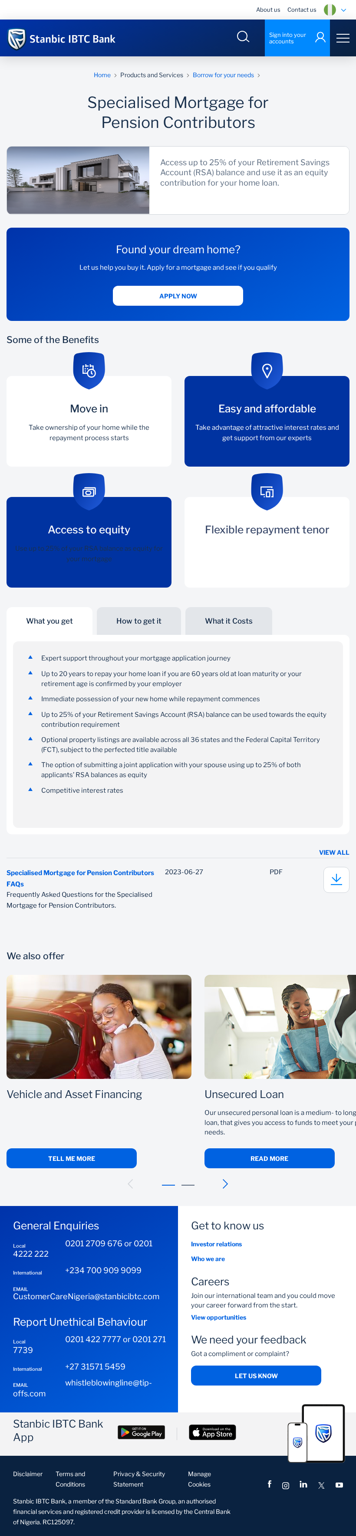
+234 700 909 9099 (103, 1270)
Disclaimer (28, 1473)
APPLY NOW (178, 296)
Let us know (256, 1375)
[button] (131, 1184)
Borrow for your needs (223, 74)
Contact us (301, 9)
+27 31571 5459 (95, 1366)
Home (102, 74)
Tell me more (71, 1158)
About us (268, 9)
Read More (269, 1158)
